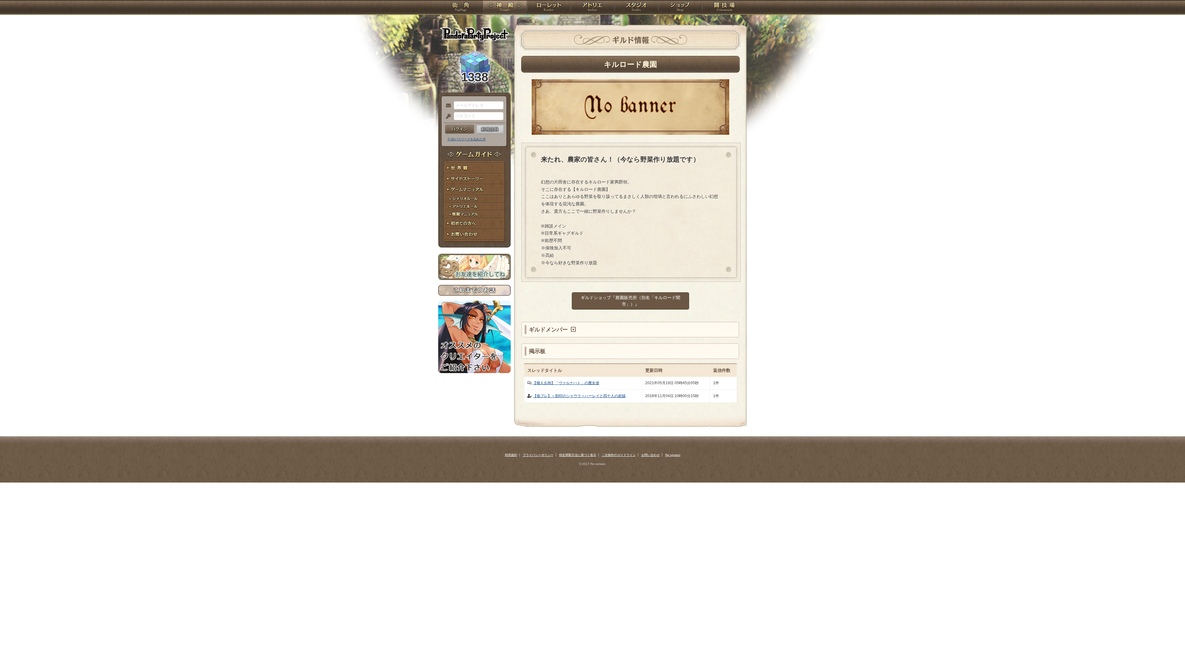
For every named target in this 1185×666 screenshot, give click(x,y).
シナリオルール (474, 199)
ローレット (549, 7)
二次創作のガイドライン (619, 455)
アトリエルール (474, 207)
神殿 (505, 7)
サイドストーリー (474, 179)
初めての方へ (474, 223)
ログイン (459, 129)
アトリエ (592, 7)
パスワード (447, 116)
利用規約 (511, 455)
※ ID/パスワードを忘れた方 (466, 139)
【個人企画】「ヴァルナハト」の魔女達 (566, 383)
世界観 (474, 168)
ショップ (680, 7)
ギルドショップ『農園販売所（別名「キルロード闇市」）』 (630, 300)
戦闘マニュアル (474, 214)
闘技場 (724, 7)
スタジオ (636, 7)
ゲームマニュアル (474, 189)
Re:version (672, 455)
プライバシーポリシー (538, 455)
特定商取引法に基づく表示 (577, 455)
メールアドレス (447, 105)
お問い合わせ (474, 234)
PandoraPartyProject (474, 34)
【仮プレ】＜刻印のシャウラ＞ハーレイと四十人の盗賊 (579, 396)
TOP (460, 7)
